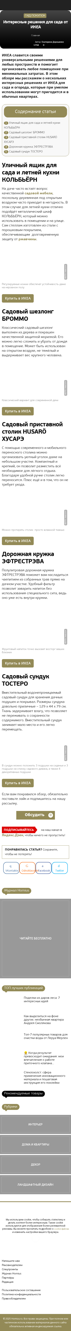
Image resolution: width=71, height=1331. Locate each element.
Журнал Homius (11, 1273)
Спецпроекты (10, 1269)
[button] (65, 5)
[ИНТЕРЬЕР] (35, 1124)
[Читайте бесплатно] (35, 938)
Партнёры (8, 1277)
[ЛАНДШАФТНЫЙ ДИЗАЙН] (35, 1184)
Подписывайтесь (19, 830)
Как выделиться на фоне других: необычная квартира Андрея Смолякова (44, 1020)
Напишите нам (11, 1261)
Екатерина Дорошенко (53, 42)
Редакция (7, 1282)
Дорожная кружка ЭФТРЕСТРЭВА (29, 147)
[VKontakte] (35, 1238)
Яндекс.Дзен (12, 835)
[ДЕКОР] (35, 1164)
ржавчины (27, 239)
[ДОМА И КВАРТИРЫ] (35, 1144)
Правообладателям (14, 1298)
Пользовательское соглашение (21, 1290)
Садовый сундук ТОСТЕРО (24, 151)
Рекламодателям (12, 1265)
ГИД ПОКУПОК (35, 15)
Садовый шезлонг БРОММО (25, 132)
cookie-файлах (61, 1229)
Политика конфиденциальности (21, 1294)
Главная (35, 35)
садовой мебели (38, 193)
